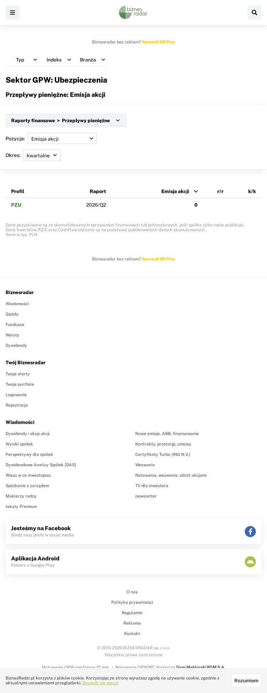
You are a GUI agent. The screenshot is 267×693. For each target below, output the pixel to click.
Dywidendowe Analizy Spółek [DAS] (41, 464)
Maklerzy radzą (21, 496)
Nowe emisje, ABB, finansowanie (167, 433)
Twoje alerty (18, 373)
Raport (98, 191)
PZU (16, 205)
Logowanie (16, 394)
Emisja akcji (175, 191)
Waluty (12, 335)
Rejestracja (17, 405)
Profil (17, 191)
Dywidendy (16, 345)
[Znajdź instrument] (254, 12)
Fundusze (15, 324)
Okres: (13, 155)
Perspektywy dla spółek (29, 454)
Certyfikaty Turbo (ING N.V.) (162, 454)
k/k (252, 191)
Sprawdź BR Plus (158, 42)
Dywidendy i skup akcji (28, 433)
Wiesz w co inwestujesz (28, 475)
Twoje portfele (20, 384)
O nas (132, 592)
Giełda (12, 314)
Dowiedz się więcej (100, 683)
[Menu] (12, 12)
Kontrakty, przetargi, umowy (163, 444)
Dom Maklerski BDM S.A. (200, 667)
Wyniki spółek (19, 444)
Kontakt (132, 633)
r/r (220, 191)
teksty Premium (21, 506)
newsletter (146, 496)
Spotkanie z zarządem (27, 485)
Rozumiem (246, 680)
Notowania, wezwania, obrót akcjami (171, 475)
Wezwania (145, 464)
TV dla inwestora (151, 485)
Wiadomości (17, 303)
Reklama (132, 623)
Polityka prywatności (132, 602)
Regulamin (132, 612)
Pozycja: (15, 138)
